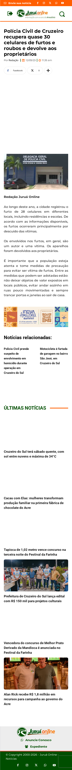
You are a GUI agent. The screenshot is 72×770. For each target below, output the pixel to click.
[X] (50, 3)
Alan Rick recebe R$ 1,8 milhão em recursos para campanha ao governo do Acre (33, 699)
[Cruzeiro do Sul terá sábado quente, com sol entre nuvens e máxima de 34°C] (36, 431)
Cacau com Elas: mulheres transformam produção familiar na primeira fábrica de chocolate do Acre (34, 503)
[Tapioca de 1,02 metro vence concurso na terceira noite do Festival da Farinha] (36, 529)
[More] (48, 70)
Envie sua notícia (19, 3)
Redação (13, 60)
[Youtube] (62, 3)
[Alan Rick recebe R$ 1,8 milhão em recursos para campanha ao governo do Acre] (36, 674)
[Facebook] (38, 3)
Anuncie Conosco (38, 740)
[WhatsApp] (56, 3)
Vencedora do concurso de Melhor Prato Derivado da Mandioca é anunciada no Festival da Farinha (34, 647)
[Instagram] (44, 3)
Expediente (38, 746)
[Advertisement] (36, 113)
